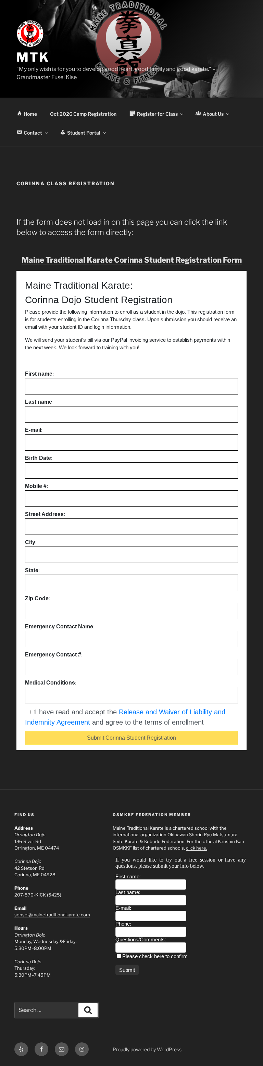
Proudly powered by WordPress (147, 1049)
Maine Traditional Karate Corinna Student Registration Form (132, 259)
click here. (196, 848)
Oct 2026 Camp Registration (83, 114)
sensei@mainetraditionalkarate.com (52, 914)
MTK (32, 57)
